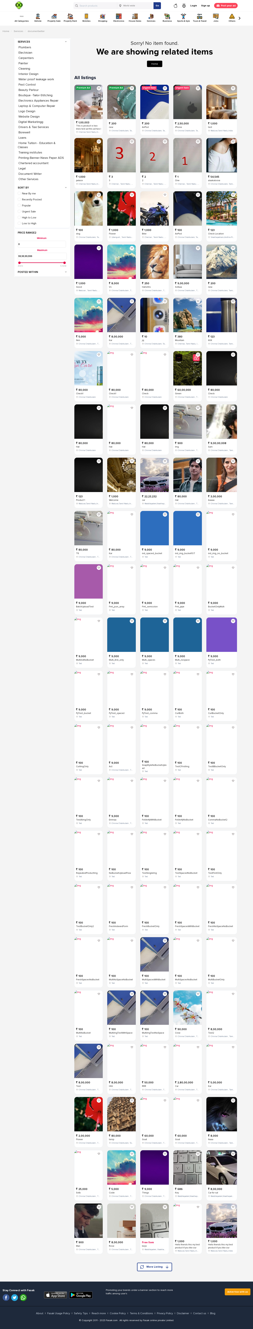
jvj (143, 340)
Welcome (113, 500)
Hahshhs (146, 287)
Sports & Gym (183, 21)
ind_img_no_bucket (218, 553)
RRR (144, 1086)
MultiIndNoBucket (85, 660)
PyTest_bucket (83, 713)
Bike (144, 233)
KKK (210, 340)
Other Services (28, 179)
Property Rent (70, 21)
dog (78, 233)
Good (79, 287)
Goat (144, 1139)
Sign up (205, 5)
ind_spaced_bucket (152, 553)
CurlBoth (179, 713)
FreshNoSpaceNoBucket (220, 926)
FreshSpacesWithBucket (187, 926)
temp (111, 1139)
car (143, 500)
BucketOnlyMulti (216, 606)
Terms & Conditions (141, 1313)
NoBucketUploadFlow (120, 873)
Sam (210, 446)
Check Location (216, 233)
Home (6, 31)
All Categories (22, 21)
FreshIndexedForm (118, 926)
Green (178, 393)
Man (78, 1246)
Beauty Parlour (28, 90)
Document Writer (30, 174)
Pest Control (27, 84)
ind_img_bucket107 (185, 553)
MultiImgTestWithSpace (121, 1033)
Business (167, 21)
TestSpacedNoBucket (186, 873)
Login (193, 5)
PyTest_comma (149, 713)
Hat (78, 446)
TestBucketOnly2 (85, 926)
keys (144, 1246)
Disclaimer (183, 1313)
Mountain (179, 340)
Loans (22, 138)
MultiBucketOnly (216, 979)
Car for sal (213, 1192)
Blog (212, 1313)
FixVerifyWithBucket (152, 819)
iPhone (178, 127)
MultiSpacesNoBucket (186, 979)
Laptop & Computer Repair (36, 106)
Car (176, 1086)
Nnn (78, 340)
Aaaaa (211, 500)
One (177, 180)
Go (157, 5)
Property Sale (54, 21)
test (210, 127)
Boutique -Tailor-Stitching (35, 95)
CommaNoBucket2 (217, 819)
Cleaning (24, 68)
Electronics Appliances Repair (38, 100)
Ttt (77, 553)
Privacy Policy (165, 1313)
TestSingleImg (149, 873)
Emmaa (112, 819)
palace (79, 180)
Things (145, 1192)
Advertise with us (237, 1291)
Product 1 (80, 500)
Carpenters (26, 58)
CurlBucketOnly (216, 713)
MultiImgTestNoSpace (153, 1033)
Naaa (210, 1139)
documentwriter (36, 31)
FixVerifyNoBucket (184, 819)
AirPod (145, 127)
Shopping (102, 21)
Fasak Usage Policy (58, 1313)
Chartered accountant (33, 163)
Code (112, 1192)
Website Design (29, 116)
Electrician (25, 52)
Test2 (211, 1033)
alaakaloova (214, 180)
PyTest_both (214, 660)
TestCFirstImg (182, 766)
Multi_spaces (148, 660)
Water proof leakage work (36, 79)
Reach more (99, 1313)
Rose (111, 1246)
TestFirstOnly (215, 873)
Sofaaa (178, 287)
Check (145, 393)
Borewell (24, 132)
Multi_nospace (182, 660)
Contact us (199, 1313)
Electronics (118, 21)
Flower (79, 1139)
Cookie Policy (118, 1313)
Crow (177, 1033)
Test (78, 1086)
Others (232, 21)
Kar (110, 340)
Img (177, 446)
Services (151, 21)
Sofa (78, 1192)
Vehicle (37, 21)
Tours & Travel (200, 21)
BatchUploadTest (85, 606)
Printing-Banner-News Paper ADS (41, 158)
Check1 (79, 393)
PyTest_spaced (116, 713)
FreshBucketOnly (150, 926)
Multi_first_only (116, 660)
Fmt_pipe (179, 606)
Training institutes (30, 152)
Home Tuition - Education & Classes (37, 145)
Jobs (215, 21)
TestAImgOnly (83, 819)
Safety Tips (81, 1313)
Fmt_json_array (116, 606)
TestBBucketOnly (217, 766)
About (39, 1313)
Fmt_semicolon (150, 606)
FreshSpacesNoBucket (87, 979)
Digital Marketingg (30, 122)
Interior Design (28, 74)
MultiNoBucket (83, 1033)
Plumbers (24, 47)
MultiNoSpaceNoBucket (121, 979)
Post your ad (228, 5)
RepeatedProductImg (87, 873)
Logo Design (26, 111)
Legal (22, 168)
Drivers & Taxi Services (33, 127)
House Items (135, 21)
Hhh (111, 1086)
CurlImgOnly (82, 766)
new (111, 127)
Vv (110, 287)
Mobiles (86, 21)
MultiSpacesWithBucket (153, 979)
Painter (23, 63)
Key (177, 1192)
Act (110, 766)
